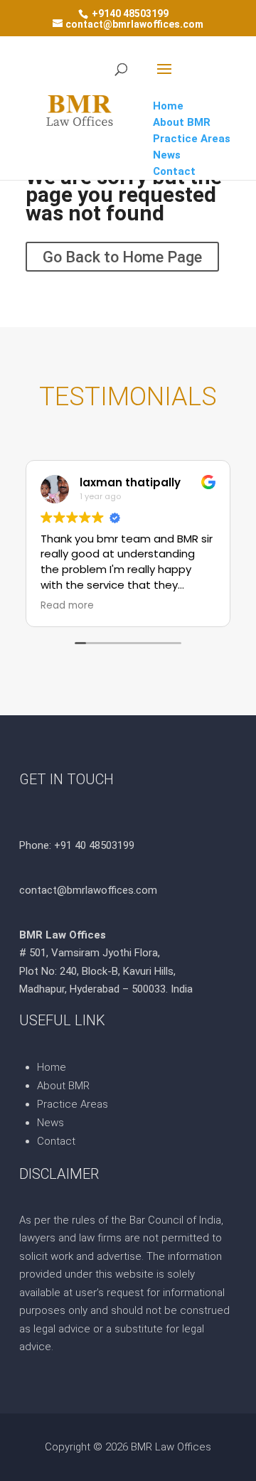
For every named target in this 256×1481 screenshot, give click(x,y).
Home (51, 1067)
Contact (56, 1141)
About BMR (63, 1085)
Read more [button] (67, 605)
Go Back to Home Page (122, 256)
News (50, 1122)
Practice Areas (72, 1104)
